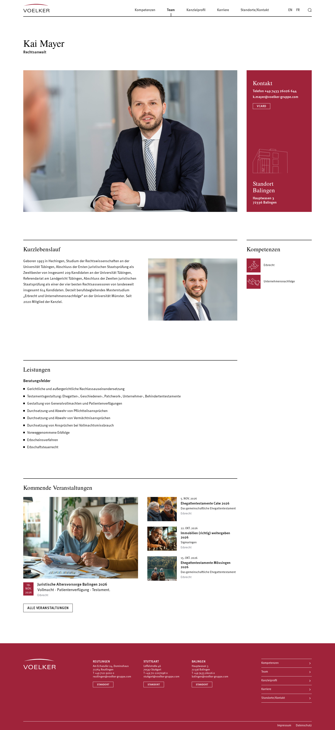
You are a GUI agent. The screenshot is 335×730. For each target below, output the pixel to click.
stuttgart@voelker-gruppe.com (161, 676)
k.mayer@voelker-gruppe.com (275, 97)
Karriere (266, 689)
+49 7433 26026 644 (281, 91)
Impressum (284, 725)
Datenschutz (304, 725)
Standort (103, 684)
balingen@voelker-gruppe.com (210, 676)
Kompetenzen (270, 663)
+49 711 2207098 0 (156, 673)
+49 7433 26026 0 (204, 673)
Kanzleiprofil (269, 680)
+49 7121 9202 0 (104, 673)
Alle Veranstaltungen (48, 608)
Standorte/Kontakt (273, 698)
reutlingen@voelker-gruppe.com (112, 676)
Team (264, 671)
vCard (261, 106)
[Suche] (310, 10)
